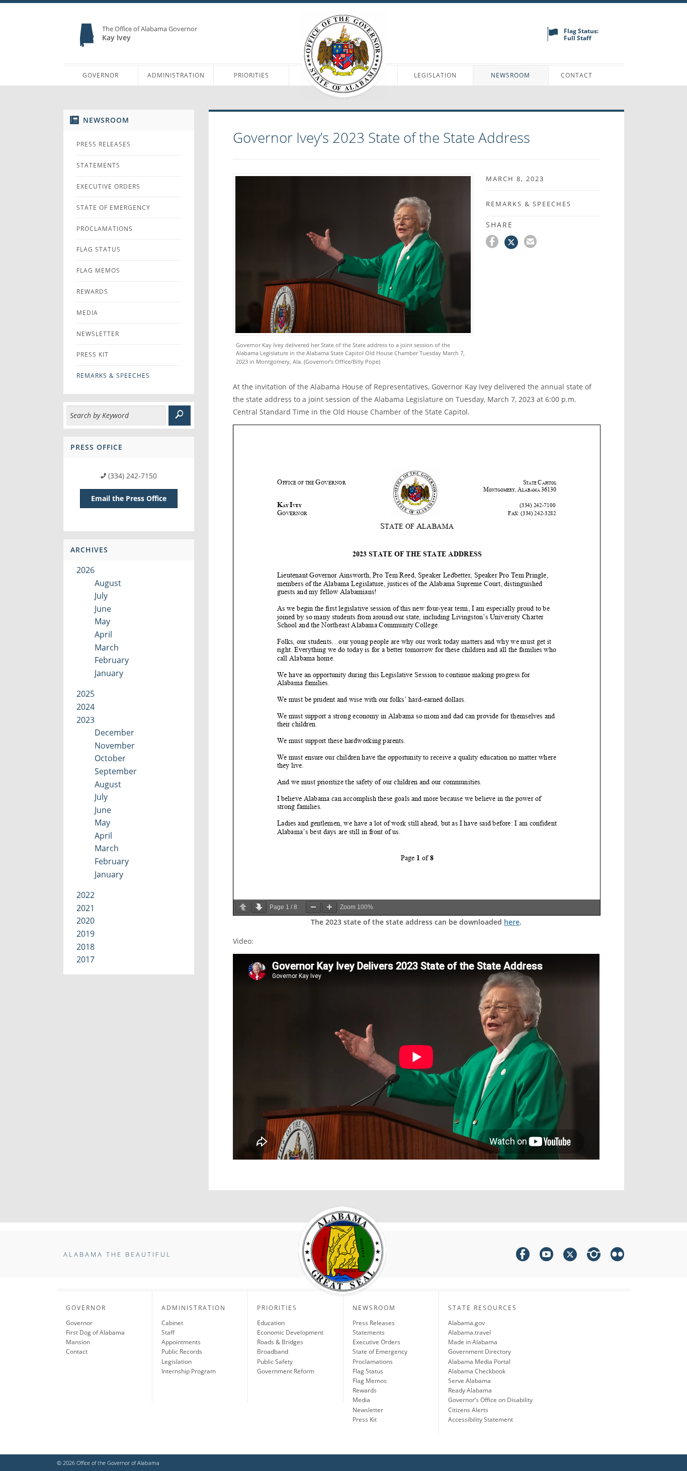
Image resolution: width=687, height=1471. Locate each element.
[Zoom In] (329, 907)
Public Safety (275, 1361)
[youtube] (546, 1256)
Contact (576, 75)
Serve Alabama (469, 1380)
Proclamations (104, 228)
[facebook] (523, 1256)
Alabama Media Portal (479, 1361)
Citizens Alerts (468, 1410)
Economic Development (290, 1332)
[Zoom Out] (313, 907)
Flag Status (98, 249)
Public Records (181, 1351)
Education (271, 1323)
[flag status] (552, 39)
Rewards (92, 291)
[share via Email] (531, 243)
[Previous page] (242, 907)
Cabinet (172, 1323)
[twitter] (570, 1256)
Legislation (435, 75)
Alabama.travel (469, 1332)
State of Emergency (113, 207)
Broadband (272, 1351)
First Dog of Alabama (95, 1332)
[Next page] (259, 907)
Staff (168, 1332)
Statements (98, 165)
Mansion (78, 1342)
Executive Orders (108, 186)
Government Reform (285, 1371)
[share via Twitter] (514, 243)
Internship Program (188, 1371)
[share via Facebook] (495, 243)
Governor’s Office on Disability (490, 1400)
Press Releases (103, 144)
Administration (176, 75)
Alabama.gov (466, 1323)
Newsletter (97, 334)
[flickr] (617, 1256)
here (512, 922)
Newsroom (510, 75)
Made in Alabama (472, 1342)
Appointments (181, 1342)
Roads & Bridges (280, 1342)
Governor (100, 75)
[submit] (179, 415)
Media (87, 312)
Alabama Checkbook (476, 1371)
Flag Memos (98, 270)
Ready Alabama (470, 1390)
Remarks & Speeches (113, 375)
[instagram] (593, 1256)
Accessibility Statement (480, 1419)
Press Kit (92, 354)
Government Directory (479, 1351)
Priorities (251, 75)
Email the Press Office (128, 498)
